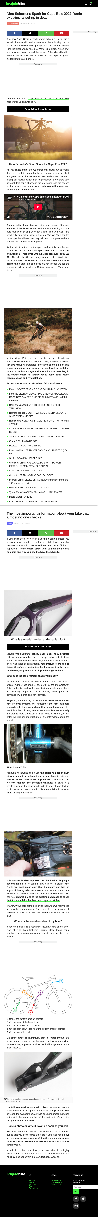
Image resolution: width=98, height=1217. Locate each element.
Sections (32, 1180)
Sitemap (32, 1182)
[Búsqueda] (86, 3)
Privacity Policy (56, 1184)
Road (10, 523)
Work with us (33, 1188)
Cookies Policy (56, 1182)
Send (76, 1191)
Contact (31, 1186)
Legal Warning (56, 1180)
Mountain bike (13, 23)
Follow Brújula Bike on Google (38, 109)
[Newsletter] (91, 4)
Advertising (38, 64)
